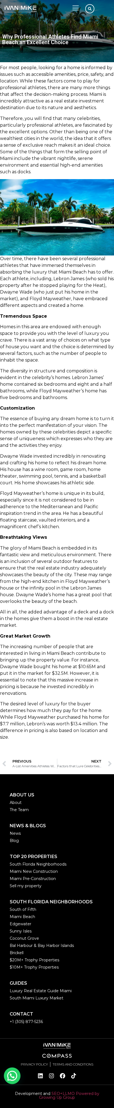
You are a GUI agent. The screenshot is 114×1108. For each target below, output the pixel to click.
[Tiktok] (73, 1075)
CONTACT (21, 1014)
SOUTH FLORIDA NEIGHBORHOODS (51, 901)
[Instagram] (51, 1075)
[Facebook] (62, 1075)
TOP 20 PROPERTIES (33, 856)
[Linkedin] (40, 1075)
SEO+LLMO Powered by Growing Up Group (69, 1095)
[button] (12, 1075)
